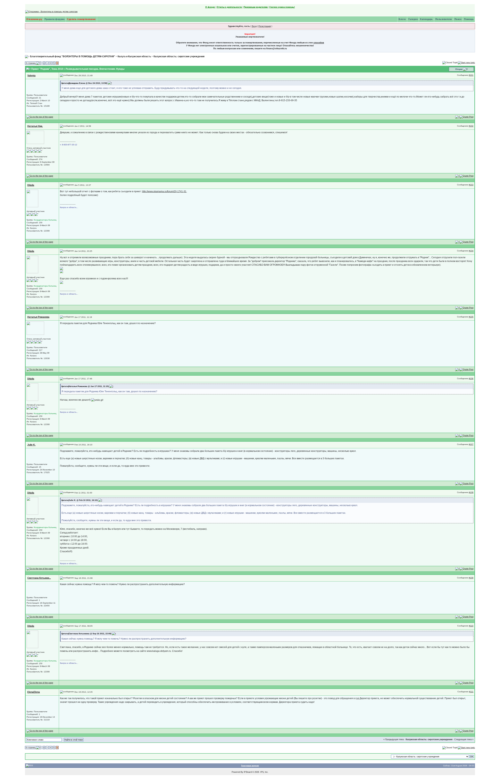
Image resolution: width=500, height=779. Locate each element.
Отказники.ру (34, 19)
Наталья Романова (38, 317)
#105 (471, 317)
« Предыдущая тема (393, 739)
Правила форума (54, 19)
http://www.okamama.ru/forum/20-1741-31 (164, 191)
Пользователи (443, 19)
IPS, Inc (264, 772)
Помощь (469, 19)
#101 (471, 75)
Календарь (426, 19)
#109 (471, 578)
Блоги (402, 19)
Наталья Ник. (35, 126)
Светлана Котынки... (39, 578)
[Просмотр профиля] (35, 137)
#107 (471, 444)
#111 (471, 692)
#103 (471, 185)
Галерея (413, 19)
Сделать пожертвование (81, 19)
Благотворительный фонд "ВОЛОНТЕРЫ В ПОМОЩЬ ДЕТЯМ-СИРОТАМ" (72, 56)
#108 (471, 492)
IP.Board (248, 772)
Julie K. (31, 444)
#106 (471, 378)
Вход (254, 26)
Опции (458, 69)
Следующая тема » (463, 739)
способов (318, 42)
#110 (471, 626)
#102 (471, 126)
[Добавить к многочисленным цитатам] (457, 117)
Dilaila (30, 185)
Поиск (458, 19)
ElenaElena (33, 692)
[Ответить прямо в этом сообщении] (466, 117)
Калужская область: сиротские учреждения (179, 56)
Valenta (31, 75)
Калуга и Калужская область (134, 56)
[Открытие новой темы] (466, 62)
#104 (471, 251)
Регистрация (264, 26)
